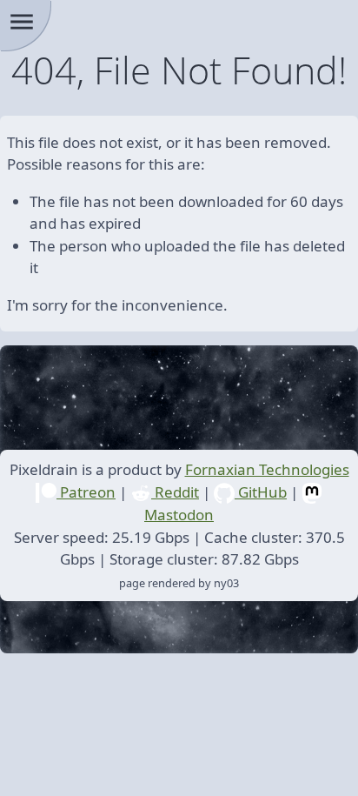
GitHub (261, 492)
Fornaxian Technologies (267, 469)
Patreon (86, 492)
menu (21, 22)
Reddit (175, 492)
